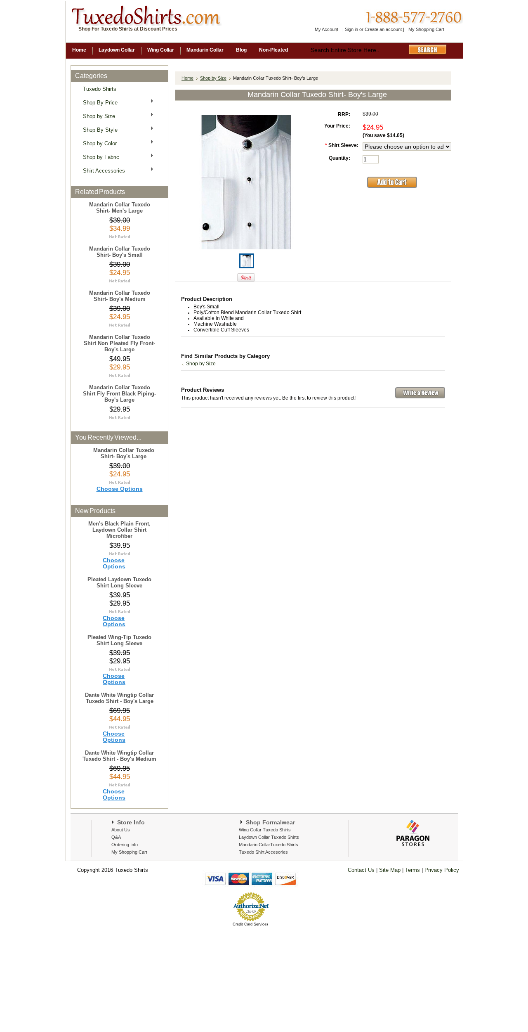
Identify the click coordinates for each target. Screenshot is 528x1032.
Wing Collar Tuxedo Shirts (265, 829)
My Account (326, 29)
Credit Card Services (251, 924)
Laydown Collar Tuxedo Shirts (269, 837)
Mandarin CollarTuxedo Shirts (268, 844)
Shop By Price (98, 102)
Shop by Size (96, 115)
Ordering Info (124, 844)
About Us (120, 829)
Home (187, 78)
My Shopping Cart (426, 29)
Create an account (383, 29)
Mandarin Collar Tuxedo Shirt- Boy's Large (123, 453)
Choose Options (120, 489)
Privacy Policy (441, 870)
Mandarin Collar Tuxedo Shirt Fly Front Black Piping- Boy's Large (119, 393)
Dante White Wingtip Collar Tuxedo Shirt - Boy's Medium (119, 756)
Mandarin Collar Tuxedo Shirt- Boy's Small (119, 252)
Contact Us (361, 870)
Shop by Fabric (98, 156)
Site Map (390, 870)
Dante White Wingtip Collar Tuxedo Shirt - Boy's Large (119, 698)
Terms (413, 870)
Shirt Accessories (101, 170)
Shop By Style (98, 129)
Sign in (351, 29)
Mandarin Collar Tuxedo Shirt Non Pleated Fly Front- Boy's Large (119, 343)
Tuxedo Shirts (99, 89)
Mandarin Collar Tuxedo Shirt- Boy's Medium (119, 296)
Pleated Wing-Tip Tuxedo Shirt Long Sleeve (119, 640)
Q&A (116, 837)
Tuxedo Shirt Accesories (263, 852)
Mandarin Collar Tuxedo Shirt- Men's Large (119, 207)
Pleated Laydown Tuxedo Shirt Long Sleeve (119, 582)
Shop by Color (97, 143)
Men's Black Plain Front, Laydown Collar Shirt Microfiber (119, 530)
